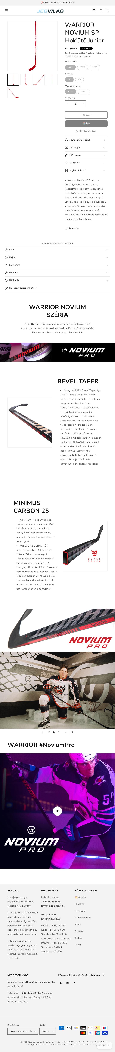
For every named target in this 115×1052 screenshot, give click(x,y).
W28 (82, 66)
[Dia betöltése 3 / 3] (58, 732)
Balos (70, 91)
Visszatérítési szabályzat (73, 1042)
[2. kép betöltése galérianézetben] (26, 79)
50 (69, 79)
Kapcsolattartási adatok (81, 1045)
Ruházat (79, 931)
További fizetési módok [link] (86, 131)
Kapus (78, 924)
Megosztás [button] (73, 228)
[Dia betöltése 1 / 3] (49, 732)
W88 (95, 66)
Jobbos (84, 91)
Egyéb (78, 944)
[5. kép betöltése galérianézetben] (13, 92)
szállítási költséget (96, 53)
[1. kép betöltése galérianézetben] (13, 79)
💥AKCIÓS (80, 897)
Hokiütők (79, 904)
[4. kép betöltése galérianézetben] (52, 79)
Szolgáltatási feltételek (38, 1045)
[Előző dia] (42, 732)
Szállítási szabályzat (59, 1045)
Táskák (78, 938)
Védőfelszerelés (83, 917)
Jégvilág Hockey (35, 1042)
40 (79, 79)
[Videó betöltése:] (57, 811)
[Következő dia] (65, 732)
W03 (70, 66)
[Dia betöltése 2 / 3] (54, 732)
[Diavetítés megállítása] (73, 732)
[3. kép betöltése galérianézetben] (39, 79)
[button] (6, 10)
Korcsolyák (80, 910)
